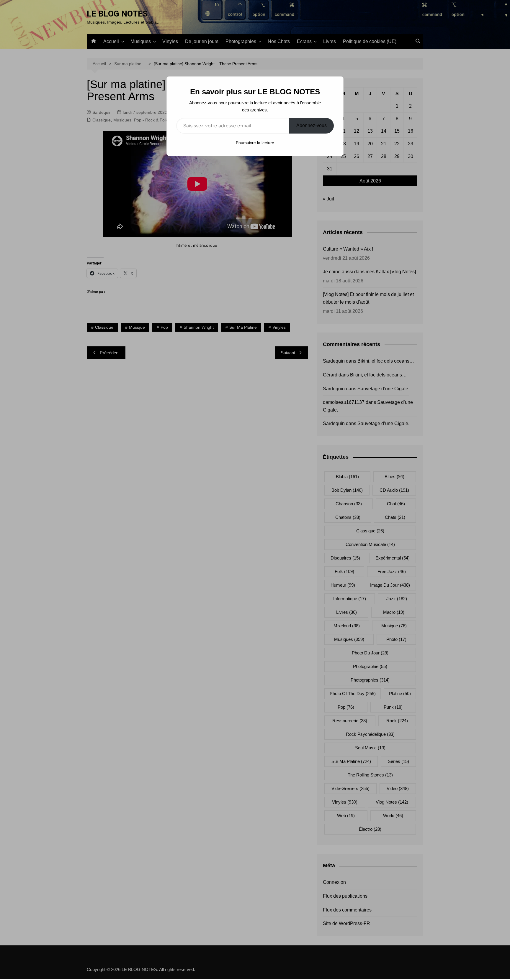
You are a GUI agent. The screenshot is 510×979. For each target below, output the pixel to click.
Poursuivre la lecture (255, 142)
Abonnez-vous (311, 125)
